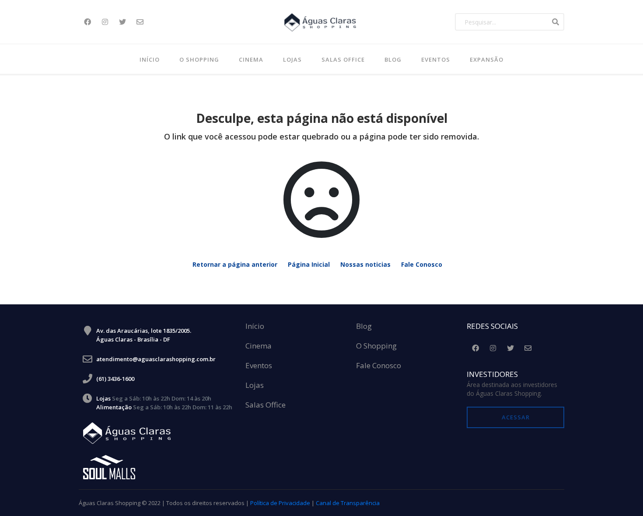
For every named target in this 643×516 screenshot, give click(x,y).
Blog (364, 326)
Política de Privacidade (280, 503)
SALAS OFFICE (343, 59)
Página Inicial (309, 264)
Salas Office (265, 405)
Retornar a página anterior (234, 264)
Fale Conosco (421, 264)
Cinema (251, 59)
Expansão (486, 59)
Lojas (292, 59)
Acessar (516, 417)
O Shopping (199, 59)
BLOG (393, 59)
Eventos (435, 59)
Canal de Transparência (348, 503)
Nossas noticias (365, 264)
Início (150, 59)
